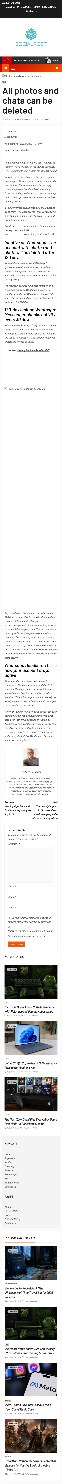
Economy (9, 1166)
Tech (4, 82)
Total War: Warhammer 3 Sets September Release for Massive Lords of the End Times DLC (30, 1465)
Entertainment (12, 1182)
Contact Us (31, 11)
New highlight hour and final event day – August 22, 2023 (18, 808)
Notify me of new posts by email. (27, 936)
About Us (10, 7)
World (8, 1162)
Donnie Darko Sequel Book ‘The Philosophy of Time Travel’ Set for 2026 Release (29, 1292)
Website (12, 907)
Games (8, 1456)
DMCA (37, 7)
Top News (10, 1158)
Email (11, 896)
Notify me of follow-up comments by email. (31, 931)
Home (8, 1154)
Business (8, 1400)
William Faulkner (12, 119)
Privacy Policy (24, 7)
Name (12, 886)
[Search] (57, 68)
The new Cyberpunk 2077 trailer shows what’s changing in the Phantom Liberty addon (44, 810)
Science (9, 1170)
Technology (11, 1174)
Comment (14, 843)
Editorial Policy (49, 7)
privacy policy (12, 279)
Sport (7, 1178)
